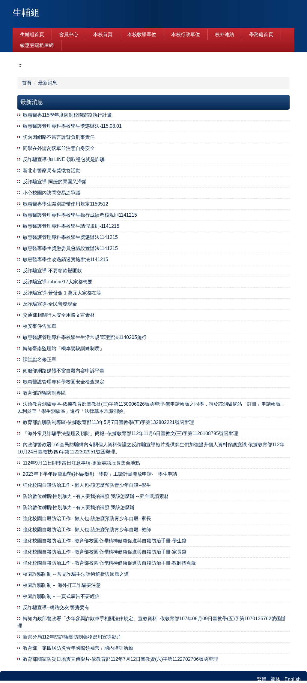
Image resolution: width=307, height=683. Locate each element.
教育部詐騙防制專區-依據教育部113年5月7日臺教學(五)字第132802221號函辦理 (108, 422)
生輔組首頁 (32, 34)
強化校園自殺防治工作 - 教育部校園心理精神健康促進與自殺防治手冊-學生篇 (104, 540)
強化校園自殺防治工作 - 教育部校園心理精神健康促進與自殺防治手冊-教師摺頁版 (109, 563)
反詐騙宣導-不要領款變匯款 (52, 270)
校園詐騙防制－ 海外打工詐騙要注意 (62, 585)
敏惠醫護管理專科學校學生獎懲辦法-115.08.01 (72, 126)
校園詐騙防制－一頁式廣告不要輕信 (61, 596)
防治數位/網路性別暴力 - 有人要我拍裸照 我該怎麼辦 (79, 507)
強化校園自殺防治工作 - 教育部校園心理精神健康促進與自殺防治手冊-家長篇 (104, 551)
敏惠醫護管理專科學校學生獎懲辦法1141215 (70, 237)
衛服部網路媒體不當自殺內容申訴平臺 (63, 370)
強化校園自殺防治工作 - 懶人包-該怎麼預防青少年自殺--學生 (87, 485)
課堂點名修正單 (39, 359)
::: (19, 65)
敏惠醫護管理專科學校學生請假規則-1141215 (71, 226)
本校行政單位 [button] (185, 34)
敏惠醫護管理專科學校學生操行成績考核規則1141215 (80, 215)
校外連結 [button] (224, 34)
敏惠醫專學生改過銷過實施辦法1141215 (65, 259)
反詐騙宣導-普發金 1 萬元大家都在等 (62, 292)
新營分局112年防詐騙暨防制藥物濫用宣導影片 (72, 636)
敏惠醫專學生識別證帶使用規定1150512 (65, 203)
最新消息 (47, 82)
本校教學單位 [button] (141, 34)
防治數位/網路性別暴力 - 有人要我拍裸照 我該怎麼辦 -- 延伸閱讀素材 (96, 496)
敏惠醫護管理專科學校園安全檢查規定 (63, 381)
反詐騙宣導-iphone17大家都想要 (57, 281)
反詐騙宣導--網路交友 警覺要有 (56, 607)
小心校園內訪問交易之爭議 (51, 192)
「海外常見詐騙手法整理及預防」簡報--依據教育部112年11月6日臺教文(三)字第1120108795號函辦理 (130, 433)
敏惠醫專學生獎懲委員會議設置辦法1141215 (70, 248)
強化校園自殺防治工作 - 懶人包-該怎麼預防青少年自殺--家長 (87, 518)
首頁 (26, 82)
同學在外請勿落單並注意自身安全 (59, 148)
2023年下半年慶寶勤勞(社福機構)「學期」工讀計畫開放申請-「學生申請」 (102, 474)
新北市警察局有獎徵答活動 (51, 170)
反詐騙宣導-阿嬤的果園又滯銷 (55, 181)
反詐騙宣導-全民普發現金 (50, 303)
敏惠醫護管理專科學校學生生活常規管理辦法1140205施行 (85, 337)
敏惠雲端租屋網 (37, 45)
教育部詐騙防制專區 (44, 392)
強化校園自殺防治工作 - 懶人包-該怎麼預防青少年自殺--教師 (87, 529)
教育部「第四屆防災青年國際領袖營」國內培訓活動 (78, 648)
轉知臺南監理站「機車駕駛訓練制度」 (63, 348)
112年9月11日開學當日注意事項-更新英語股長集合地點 (81, 462)
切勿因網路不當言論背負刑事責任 (59, 137)
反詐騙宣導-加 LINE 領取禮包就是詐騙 (64, 159)
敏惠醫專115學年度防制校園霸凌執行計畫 (67, 114)
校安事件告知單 (39, 326)
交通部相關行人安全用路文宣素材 (59, 315)
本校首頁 (102, 34)
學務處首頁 (261, 34)
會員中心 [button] (68, 34)
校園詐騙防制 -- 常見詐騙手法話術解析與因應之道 (76, 574)
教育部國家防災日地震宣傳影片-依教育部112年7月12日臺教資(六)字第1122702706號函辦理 (120, 659)
